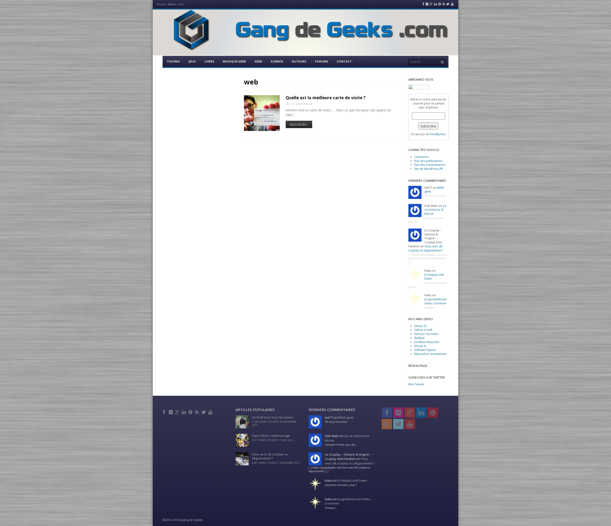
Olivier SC (420, 326)
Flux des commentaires (429, 165)
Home (172, 4)
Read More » (299, 125)
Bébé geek (345, 417)
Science (277, 61)
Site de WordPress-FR (428, 169)
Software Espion (425, 350)
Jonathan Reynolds (426, 342)
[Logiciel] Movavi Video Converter (435, 301)
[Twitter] (204, 411)
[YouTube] (211, 411)
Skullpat (419, 338)
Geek (258, 61)
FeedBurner (438, 134)
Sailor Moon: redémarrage (271, 435)
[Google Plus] (178, 411)
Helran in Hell (423, 330)
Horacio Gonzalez (426, 334)
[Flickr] (171, 411)
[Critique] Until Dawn (434, 277)
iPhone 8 (420, 346)
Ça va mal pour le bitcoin (435, 210)
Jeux (192, 61)
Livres (209, 61)
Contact (344, 61)
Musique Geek (234, 61)
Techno (173, 61)
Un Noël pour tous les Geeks (272, 417)
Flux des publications (428, 161)
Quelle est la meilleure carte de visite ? (325, 97)
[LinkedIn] (184, 411)
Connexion (421, 157)
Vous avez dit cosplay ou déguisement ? (425, 248)
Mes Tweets (416, 384)
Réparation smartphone (430, 354)
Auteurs (299, 61)
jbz (288, 104)
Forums (321, 61)
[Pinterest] (191, 411)
